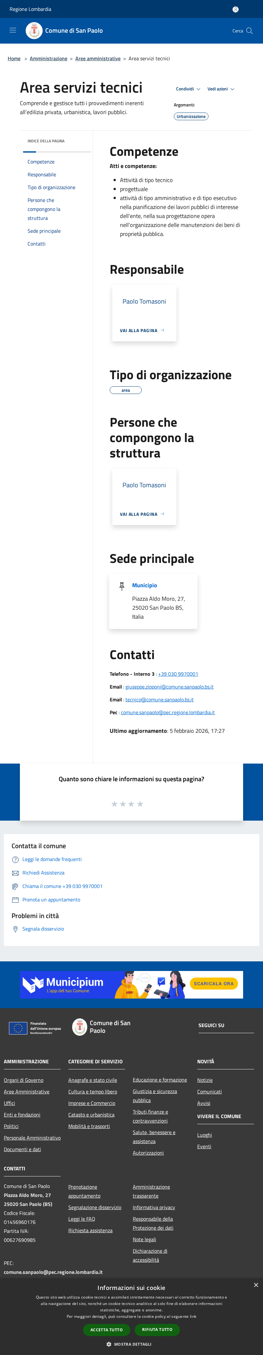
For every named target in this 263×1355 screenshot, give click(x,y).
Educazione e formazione (160, 1079)
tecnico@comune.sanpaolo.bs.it (159, 699)
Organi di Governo (23, 1080)
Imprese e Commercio (91, 1103)
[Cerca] (249, 31)
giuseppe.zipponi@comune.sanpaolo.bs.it (169, 686)
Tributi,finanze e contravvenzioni (150, 1116)
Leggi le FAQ (81, 1219)
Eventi (204, 1146)
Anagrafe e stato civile (92, 1080)
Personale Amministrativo (32, 1138)
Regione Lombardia (30, 9)
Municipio (144, 585)
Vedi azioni (218, 88)
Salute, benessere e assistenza (154, 1136)
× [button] (255, 1285)
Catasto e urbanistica (91, 1114)
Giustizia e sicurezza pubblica (155, 1095)
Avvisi (203, 1103)
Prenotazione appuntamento (84, 1191)
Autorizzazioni (148, 1153)
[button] (131, 1344)
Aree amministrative (98, 58)
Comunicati (209, 1091)
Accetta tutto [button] (106, 1330)
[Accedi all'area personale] (235, 9)
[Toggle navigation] (13, 30)
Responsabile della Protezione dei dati (153, 1223)
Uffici (9, 1103)
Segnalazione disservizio (94, 1207)
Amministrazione (48, 58)
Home (14, 58)
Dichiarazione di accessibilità (150, 1255)
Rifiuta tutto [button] (157, 1329)
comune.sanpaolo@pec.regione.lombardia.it (168, 712)
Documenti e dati (22, 1149)
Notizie (205, 1080)
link (193, 1316)
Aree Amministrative (26, 1091)
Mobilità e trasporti (89, 1126)
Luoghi (204, 1135)
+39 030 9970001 (178, 674)
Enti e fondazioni (22, 1114)
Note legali (144, 1239)
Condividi (185, 88)
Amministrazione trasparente (151, 1191)
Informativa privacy (154, 1207)
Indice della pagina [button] (46, 141)
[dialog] (131, 1316)
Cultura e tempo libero (92, 1091)
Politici (11, 1126)
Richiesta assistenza (90, 1230)
